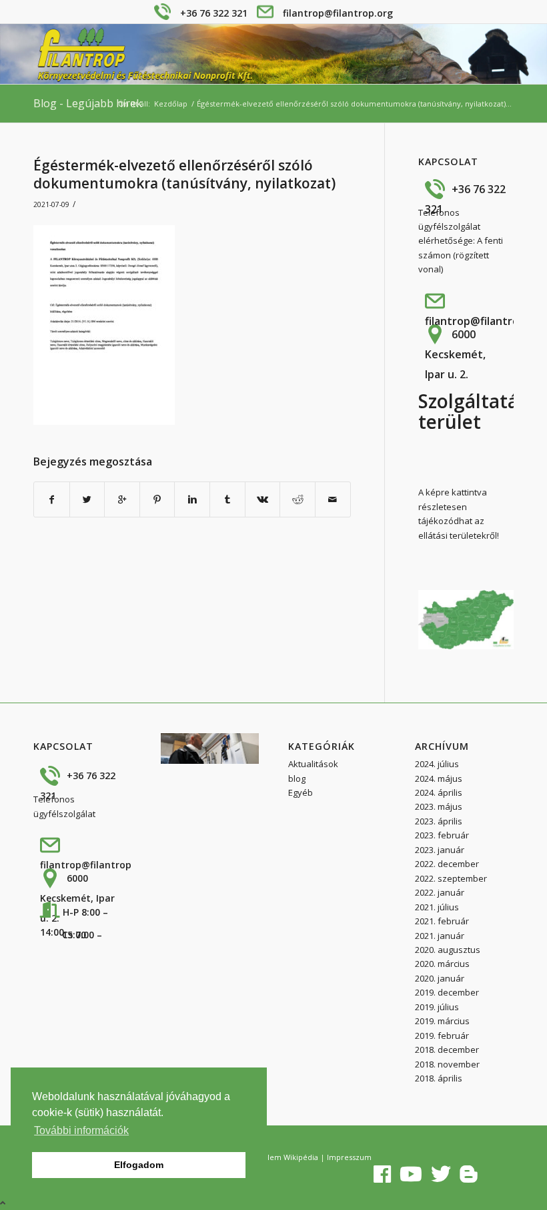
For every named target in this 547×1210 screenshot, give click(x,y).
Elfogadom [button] (138, 1164)
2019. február (442, 1036)
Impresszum (349, 1157)
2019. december (447, 992)
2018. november (447, 1064)
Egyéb (300, 792)
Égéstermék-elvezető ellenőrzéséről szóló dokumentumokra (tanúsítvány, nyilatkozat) (184, 174)
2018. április (438, 1078)
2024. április (438, 792)
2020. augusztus (447, 950)
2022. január (439, 892)
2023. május (438, 806)
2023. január (439, 850)
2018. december (447, 1050)
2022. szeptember (451, 878)
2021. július (437, 907)
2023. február (442, 835)
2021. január (439, 936)
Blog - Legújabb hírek (87, 103)
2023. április (438, 821)
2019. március (442, 1021)
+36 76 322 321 (213, 13)
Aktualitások (313, 764)
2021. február (442, 921)
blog (297, 778)
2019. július (437, 1007)
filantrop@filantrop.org (338, 13)
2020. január (439, 978)
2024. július (437, 764)
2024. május (438, 778)
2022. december (447, 864)
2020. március (442, 964)
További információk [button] (81, 1130)
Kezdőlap (170, 104)
